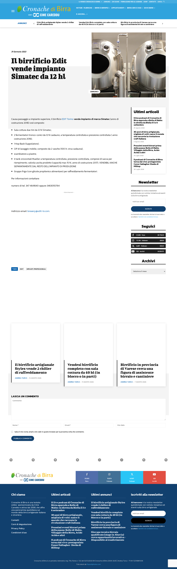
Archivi (148, 262)
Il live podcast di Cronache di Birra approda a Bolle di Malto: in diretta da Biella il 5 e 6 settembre (148, 121)
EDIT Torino (67, 119)
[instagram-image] (11, 460)
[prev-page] (34, 23)
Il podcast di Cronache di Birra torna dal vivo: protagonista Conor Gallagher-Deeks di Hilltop (148, 163)
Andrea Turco (21, 378)
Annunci (94, 91)
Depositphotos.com (94, 564)
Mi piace (161, 235)
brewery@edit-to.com (38, 211)
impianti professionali (36, 269)
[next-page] (162, 23)
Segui (162, 240)
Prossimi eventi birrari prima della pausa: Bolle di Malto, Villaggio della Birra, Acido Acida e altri (147, 149)
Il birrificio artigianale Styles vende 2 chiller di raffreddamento (55, 23)
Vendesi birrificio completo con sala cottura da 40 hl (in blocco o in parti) (98, 23)
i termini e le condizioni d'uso (148, 217)
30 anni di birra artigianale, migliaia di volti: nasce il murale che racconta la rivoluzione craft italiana (149, 135)
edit (21, 269)
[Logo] (43, 11)
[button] (162, 1)
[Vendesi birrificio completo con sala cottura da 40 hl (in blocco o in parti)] (88, 341)
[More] (99, 109)
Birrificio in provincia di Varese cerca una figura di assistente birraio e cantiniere (138, 23)
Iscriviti (148, 209)
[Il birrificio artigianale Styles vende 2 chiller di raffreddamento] (35, 341)
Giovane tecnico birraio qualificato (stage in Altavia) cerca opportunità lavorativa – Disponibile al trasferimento (108, 536)
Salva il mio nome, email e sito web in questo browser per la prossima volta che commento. (49, 432)
